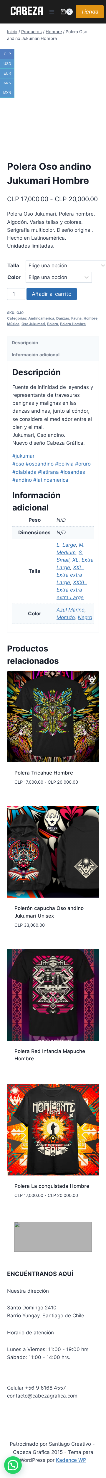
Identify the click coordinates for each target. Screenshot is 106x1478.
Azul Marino (71, 610)
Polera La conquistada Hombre (51, 1186)
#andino (22, 480)
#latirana (48, 472)
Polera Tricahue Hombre (43, 773)
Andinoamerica (41, 318)
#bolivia (64, 464)
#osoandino (40, 464)
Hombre (90, 318)
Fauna (76, 318)
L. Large (66, 545)
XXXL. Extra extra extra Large (72, 590)
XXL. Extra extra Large (70, 575)
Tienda (89, 12)
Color (14, 277)
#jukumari (24, 456)
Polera (52, 324)
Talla (13, 265)
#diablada (24, 472)
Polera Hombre (73, 324)
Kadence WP (71, 1460)
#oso (18, 464)
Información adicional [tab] (35, 354)
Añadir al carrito (52, 294)
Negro (85, 617)
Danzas (62, 318)
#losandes (72, 472)
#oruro (83, 464)
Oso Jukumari (33, 324)
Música (13, 324)
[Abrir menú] (52, 11)
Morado (66, 617)
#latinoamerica (50, 480)
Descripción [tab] (25, 342)
